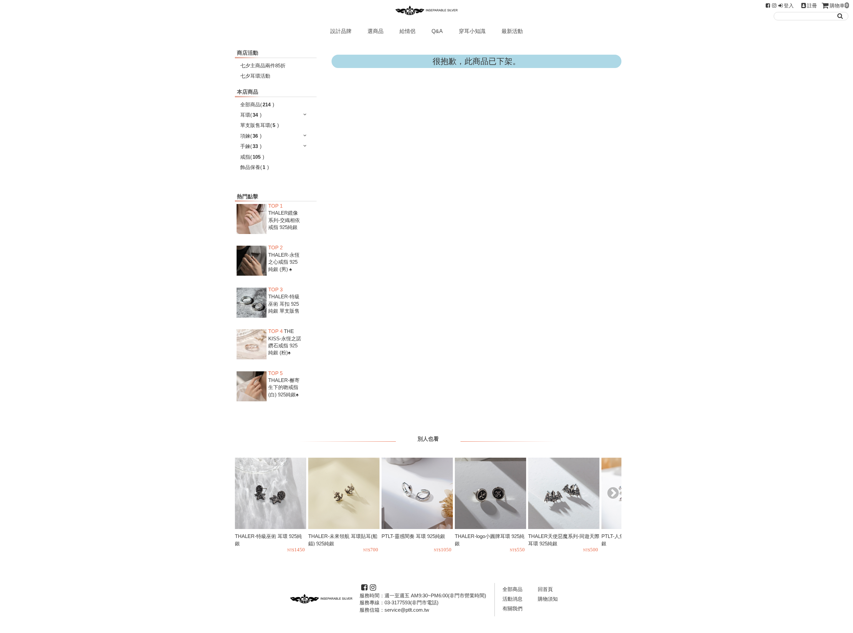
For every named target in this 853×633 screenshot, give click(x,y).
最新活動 (512, 31)
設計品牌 (341, 31)
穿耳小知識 (472, 31)
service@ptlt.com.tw (407, 610)
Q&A (437, 31)
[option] (271, 506)
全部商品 (512, 589)
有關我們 (512, 608)
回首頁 (545, 589)
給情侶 (408, 31)
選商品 (376, 31)
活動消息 (512, 599)
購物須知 (548, 599)
